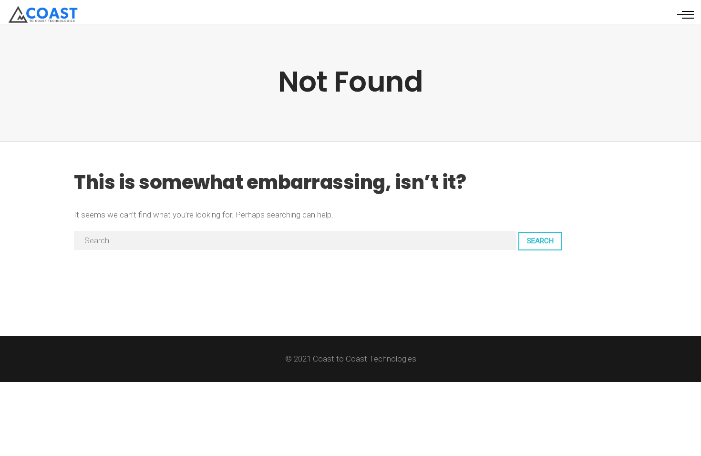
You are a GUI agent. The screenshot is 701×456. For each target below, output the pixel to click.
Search (540, 241)
